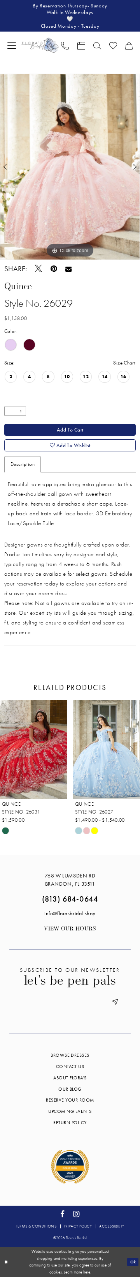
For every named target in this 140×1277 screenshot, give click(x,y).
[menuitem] (12, 45)
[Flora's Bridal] (40, 45)
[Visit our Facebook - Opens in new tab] (62, 1214)
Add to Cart (70, 429)
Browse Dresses (70, 1055)
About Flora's (69, 1078)
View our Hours (70, 929)
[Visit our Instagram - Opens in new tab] (76, 1214)
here (86, 1272)
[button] (12, 45)
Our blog (70, 1089)
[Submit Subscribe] (114, 1002)
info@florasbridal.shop (70, 913)
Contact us (70, 1066)
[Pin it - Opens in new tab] (54, 269)
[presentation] (33, 749)
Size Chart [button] (124, 362)
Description (22, 464)
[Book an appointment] (81, 45)
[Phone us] (65, 45)
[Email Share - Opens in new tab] (68, 268)
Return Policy (69, 1123)
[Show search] (97, 45)
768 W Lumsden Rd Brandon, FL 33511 (70, 879)
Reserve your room (70, 1100)
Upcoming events (69, 1111)
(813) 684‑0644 (70, 898)
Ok (133, 1261)
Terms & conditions (36, 1226)
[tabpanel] (70, 167)
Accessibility (111, 1226)
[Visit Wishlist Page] (113, 45)
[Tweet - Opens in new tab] (38, 269)
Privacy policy (78, 1226)
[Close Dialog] (6, 1261)
